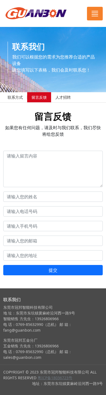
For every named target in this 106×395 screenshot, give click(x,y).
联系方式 (15, 97)
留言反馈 (39, 97)
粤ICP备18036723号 (55, 377)
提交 (53, 270)
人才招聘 (63, 97)
